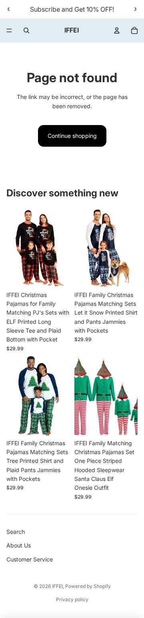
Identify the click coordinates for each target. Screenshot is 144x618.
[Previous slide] (9, 9)
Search (15, 531)
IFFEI (57, 586)
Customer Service (29, 559)
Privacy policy (72, 599)
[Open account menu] (117, 30)
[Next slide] (135, 9)
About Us (18, 545)
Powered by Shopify (88, 586)
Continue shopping (72, 135)
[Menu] (9, 30)
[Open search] (26, 30)
